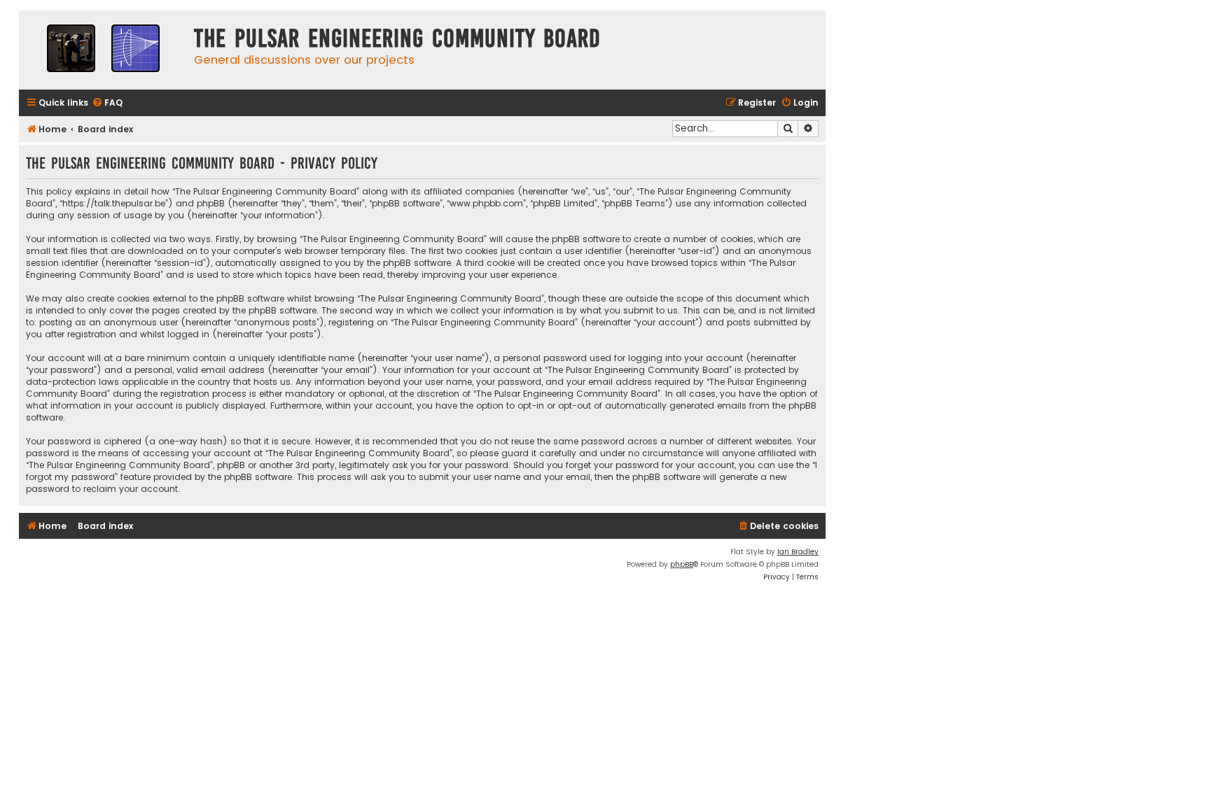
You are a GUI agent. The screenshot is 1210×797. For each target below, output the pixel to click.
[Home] (102, 50)
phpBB (681, 564)
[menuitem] (107, 103)
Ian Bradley (798, 551)
